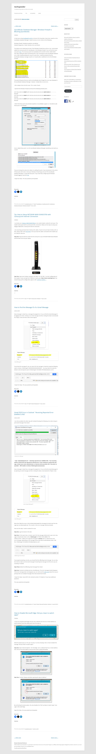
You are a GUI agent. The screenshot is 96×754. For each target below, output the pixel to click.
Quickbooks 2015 (45, 204)
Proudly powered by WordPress (20, 748)
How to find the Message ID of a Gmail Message (31, 307)
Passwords (32, 13)
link (28, 175)
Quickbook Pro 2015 (27, 38)
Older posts (17, 26)
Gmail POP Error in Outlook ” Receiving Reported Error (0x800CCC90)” (33, 413)
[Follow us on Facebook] (66, 101)
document (28, 231)
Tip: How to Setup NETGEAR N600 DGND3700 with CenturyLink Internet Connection (32, 215)
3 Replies (16, 35)
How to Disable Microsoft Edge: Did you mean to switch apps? (34, 614)
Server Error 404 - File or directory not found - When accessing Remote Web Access (72, 66)
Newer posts (54, 26)
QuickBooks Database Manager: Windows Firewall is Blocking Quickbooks (33, 31)
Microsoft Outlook (43, 604)
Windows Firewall (26, 205)
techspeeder (19, 6)
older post (46, 572)
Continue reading (41, 279)
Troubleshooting (18, 13)
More (39, 13)
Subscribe (68, 91)
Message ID (36, 403)
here (20, 51)
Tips (26, 13)
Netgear (38, 298)
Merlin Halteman (25, 19)
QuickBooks (39, 204)
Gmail (32, 403)
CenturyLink (34, 298)
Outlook (49, 604)
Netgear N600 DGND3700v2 (28, 223)
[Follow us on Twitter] (69, 101)
